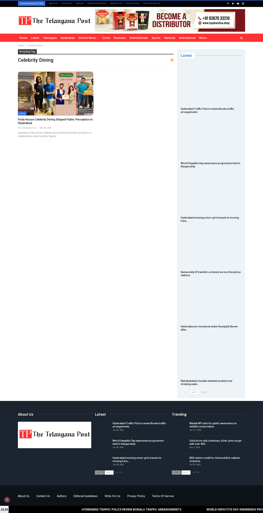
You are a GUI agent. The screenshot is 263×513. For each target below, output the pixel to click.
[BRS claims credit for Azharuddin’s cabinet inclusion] (179, 462)
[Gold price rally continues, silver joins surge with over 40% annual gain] (179, 445)
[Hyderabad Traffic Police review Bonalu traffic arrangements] (211, 84)
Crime (106, 38)
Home (23, 38)
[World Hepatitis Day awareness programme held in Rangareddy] (211, 138)
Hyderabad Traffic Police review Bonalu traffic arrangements (118, 509)
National (169, 38)
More (202, 38)
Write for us (116, 3)
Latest (35, 38)
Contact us (66, 3)
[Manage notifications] (7, 500)
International (187, 38)
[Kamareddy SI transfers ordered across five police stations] (211, 247)
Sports (156, 38)
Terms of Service (151, 3)
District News (87, 38)
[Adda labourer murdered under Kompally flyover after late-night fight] (211, 301)
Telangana (50, 38)
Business (120, 38)
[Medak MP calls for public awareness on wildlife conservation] (179, 427)
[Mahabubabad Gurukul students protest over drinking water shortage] (211, 356)
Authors (80, 3)
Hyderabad (67, 38)
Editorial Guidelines (97, 3)
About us (53, 3)
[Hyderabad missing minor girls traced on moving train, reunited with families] (211, 193)
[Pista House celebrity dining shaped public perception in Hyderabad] (55, 93)
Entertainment (139, 38)
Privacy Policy (132, 3)
